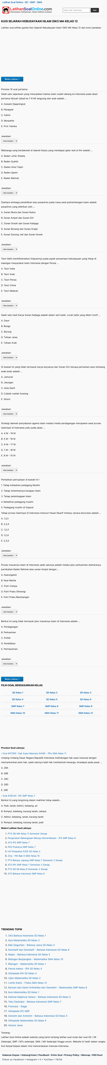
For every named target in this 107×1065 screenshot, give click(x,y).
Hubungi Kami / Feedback (35, 1055)
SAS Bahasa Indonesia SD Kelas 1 (27, 935)
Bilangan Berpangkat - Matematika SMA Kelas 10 (35, 959)
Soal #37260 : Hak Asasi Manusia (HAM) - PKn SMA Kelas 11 (34, 753)
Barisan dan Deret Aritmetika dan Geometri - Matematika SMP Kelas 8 (47, 987)
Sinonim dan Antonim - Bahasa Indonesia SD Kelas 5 (37, 1015)
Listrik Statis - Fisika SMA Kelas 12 (27, 982)
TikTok (58, 1059)
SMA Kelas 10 (17, 713)
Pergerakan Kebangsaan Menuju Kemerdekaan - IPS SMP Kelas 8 (42, 838)
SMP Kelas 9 (85, 706)
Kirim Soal (56, 1055)
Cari (95, 10)
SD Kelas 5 (51, 699)
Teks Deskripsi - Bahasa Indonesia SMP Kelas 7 (34, 1001)
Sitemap (85, 1055)
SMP (32, 2)
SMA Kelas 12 (85, 713)
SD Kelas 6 (85, 699)
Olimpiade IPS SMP (19, 1011)
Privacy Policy (71, 1055)
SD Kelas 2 (51, 692)
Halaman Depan (10, 1055)
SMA (39, 2)
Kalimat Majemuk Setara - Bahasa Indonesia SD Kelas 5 (39, 997)
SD (26, 2)
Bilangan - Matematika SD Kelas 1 (27, 964)
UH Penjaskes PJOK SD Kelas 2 (24, 851)
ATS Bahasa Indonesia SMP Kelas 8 (26, 873)
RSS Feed (97, 1055)
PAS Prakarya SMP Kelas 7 (22, 847)
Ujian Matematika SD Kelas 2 (24, 978)
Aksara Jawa (15, 1025)
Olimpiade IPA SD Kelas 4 (22, 973)
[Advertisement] (53, 52)
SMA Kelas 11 (52, 713)
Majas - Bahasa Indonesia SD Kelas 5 (29, 954)
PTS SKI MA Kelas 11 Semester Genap (27, 833)
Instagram (31, 1059)
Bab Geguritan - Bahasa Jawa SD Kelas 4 (31, 945)
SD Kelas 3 (85, 692)
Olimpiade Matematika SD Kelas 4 (27, 1020)
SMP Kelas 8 (51, 706)
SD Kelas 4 (17, 699)
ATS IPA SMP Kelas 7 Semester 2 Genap (29, 864)
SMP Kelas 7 (17, 706)
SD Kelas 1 (17, 692)
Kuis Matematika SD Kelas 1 (23, 992)
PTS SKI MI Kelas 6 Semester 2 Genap (28, 869)
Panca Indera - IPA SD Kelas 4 (25, 968)
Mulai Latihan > (12, 79)
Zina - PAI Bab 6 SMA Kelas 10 (24, 855)
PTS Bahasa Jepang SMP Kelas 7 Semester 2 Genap (35, 860)
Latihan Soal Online (12, 2)
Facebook (18, 1059)
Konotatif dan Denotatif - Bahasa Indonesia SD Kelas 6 (39, 949)
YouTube (48, 1059)
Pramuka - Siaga (17, 1006)
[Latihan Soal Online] (27, 10)
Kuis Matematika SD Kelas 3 (24, 940)
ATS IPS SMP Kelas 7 (19, 842)
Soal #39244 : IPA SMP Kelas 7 (19, 795)
